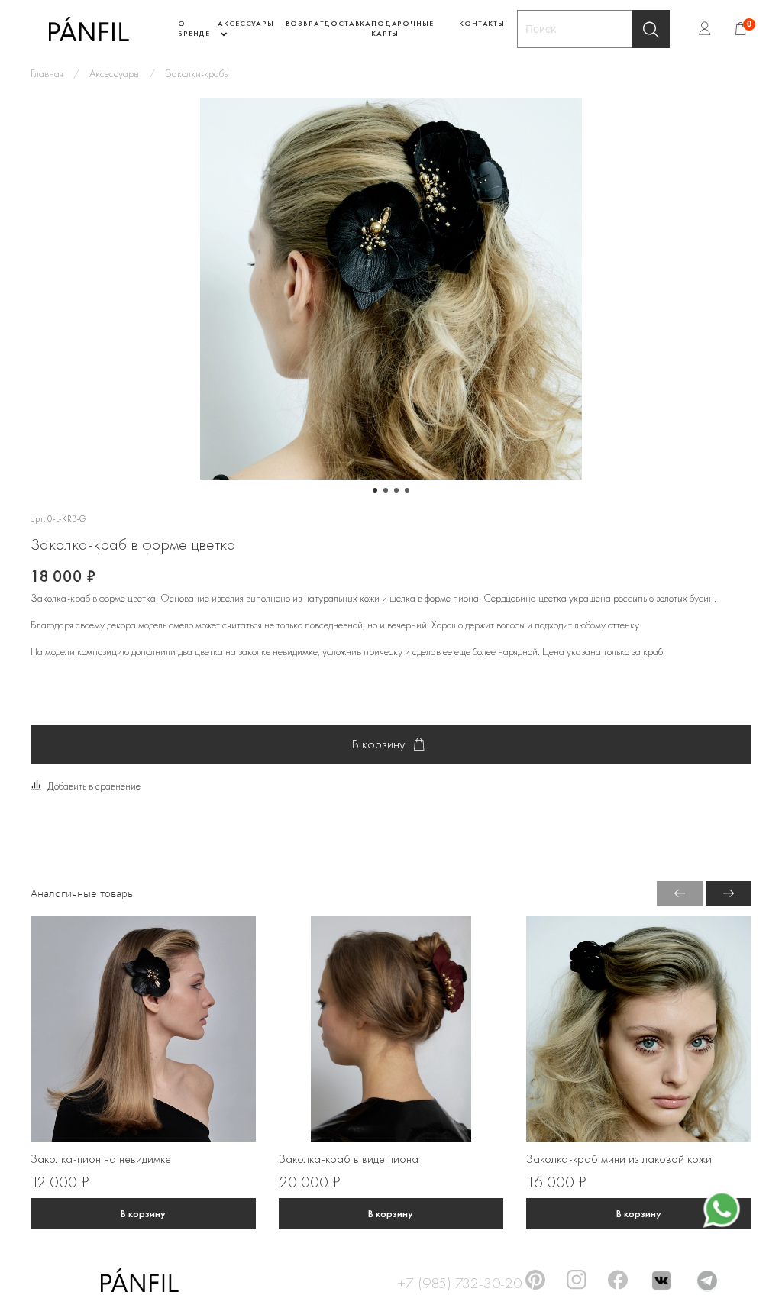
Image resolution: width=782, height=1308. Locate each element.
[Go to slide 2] (385, 490)
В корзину (143, 1213)
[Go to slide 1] (375, 490)
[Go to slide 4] (407, 490)
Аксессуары (114, 73)
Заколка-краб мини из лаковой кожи (619, 1159)
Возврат (305, 23)
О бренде (194, 28)
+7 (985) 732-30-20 (459, 1280)
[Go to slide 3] (396, 490)
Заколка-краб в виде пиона (348, 1159)
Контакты (482, 23)
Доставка (347, 23)
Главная (47, 73)
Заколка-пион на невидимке (101, 1159)
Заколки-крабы (197, 73)
